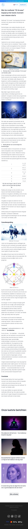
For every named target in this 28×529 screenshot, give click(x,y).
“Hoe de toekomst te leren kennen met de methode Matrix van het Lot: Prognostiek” (13, 140)
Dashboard (23, 4)
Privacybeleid (14, 510)
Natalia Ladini (11, 33)
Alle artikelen (14, 494)
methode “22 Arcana (20, 71)
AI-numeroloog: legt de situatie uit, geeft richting (15, 1)
